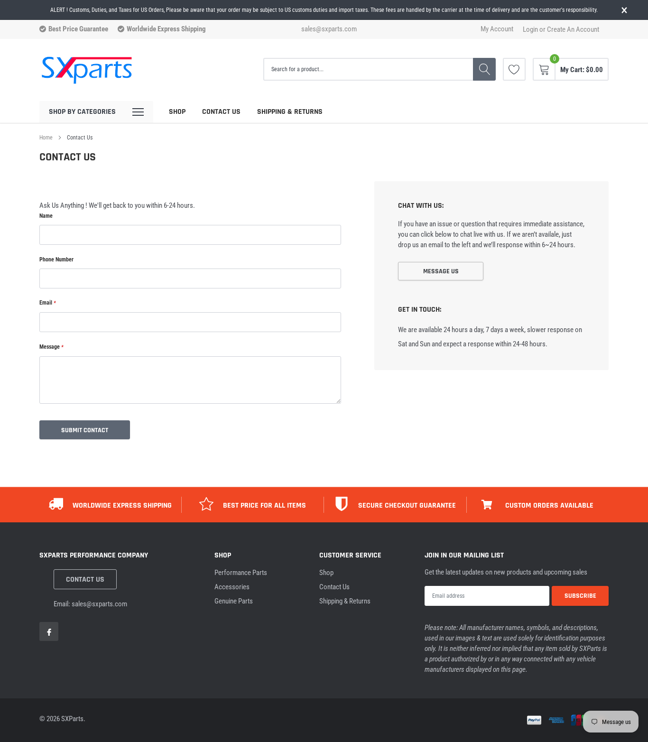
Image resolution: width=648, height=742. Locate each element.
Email (47, 302)
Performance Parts (240, 572)
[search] (484, 69)
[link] (514, 69)
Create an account (573, 29)
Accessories (232, 587)
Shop (177, 112)
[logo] (86, 70)
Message (51, 346)
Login (530, 29)
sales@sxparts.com (329, 29)
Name (46, 216)
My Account (497, 29)
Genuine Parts (233, 601)
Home (46, 137)
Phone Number (56, 259)
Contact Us (221, 112)
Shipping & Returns (290, 112)
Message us (441, 271)
